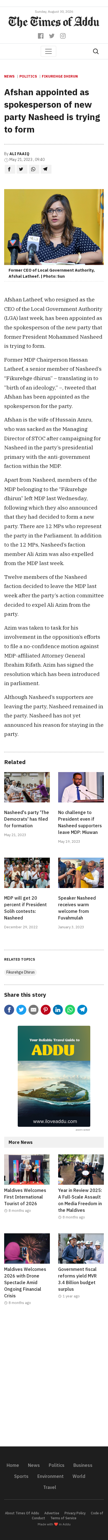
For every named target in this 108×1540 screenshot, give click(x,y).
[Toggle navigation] (48, 51)
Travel (49, 1487)
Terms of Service (63, 1518)
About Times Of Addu (22, 1513)
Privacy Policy (75, 1513)
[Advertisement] (54, 1379)
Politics (28, 76)
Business (82, 1465)
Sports (21, 1476)
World (79, 1476)
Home (13, 1465)
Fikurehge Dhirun (60, 76)
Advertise (51, 1513)
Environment (50, 1476)
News (9, 76)
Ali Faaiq (19, 153)
